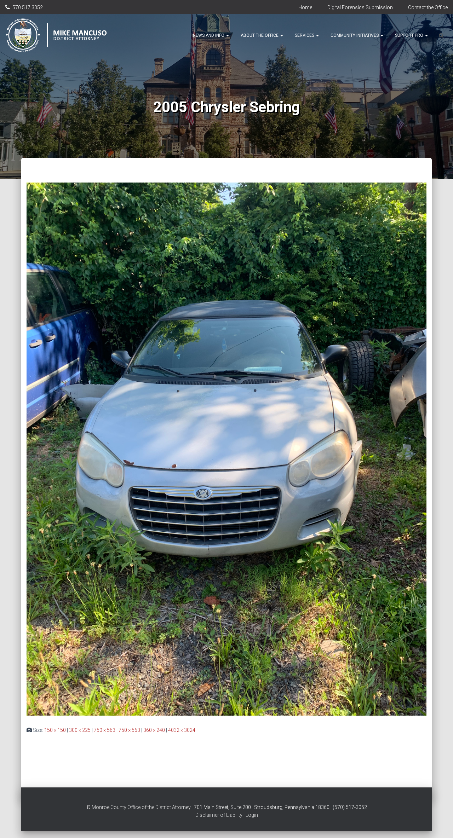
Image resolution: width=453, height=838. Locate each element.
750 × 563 (104, 730)
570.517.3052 (27, 7)
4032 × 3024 (181, 730)
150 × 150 (55, 730)
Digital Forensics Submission (360, 7)
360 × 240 (154, 730)
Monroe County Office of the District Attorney (141, 807)
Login (252, 815)
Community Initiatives (355, 35)
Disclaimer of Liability (218, 815)
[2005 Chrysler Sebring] (226, 448)
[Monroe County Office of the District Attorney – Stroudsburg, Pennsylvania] (64, 35)
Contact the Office (428, 7)
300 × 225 (80, 730)
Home (305, 7)
